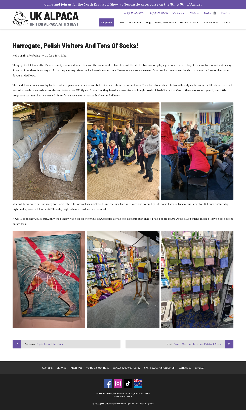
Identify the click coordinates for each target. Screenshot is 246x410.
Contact (227, 22)
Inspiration (135, 22)
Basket (209, 13)
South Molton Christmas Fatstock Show (198, 344)
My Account (179, 13)
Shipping (61, 368)
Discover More (210, 22)
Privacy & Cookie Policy (126, 368)
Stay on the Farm (189, 22)
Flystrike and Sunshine (50, 344)
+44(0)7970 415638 (158, 13)
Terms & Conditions (97, 368)
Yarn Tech (47, 368)
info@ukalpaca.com (123, 396)
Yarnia (121, 22)
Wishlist (194, 13)
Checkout (226, 13)
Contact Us (185, 368)
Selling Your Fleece (165, 22)
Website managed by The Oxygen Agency (133, 403)
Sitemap (199, 368)
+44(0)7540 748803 (133, 13)
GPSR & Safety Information (159, 368)
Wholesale (76, 368)
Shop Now (106, 22)
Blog (148, 22)
